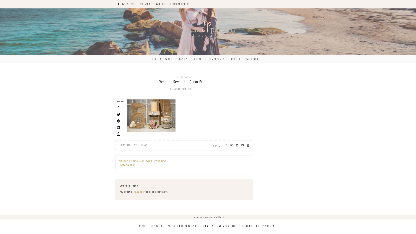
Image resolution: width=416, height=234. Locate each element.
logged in (139, 191)
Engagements (216, 58)
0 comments (124, 144)
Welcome (131, 4)
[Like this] (135, 145)
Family (183, 58)
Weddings (252, 58)
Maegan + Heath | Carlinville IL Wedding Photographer (142, 162)
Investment (160, 4)
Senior (198, 58)
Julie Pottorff (182, 88)
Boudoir (235, 58)
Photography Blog (179, 4)
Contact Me (145, 4)
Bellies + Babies (162, 58)
